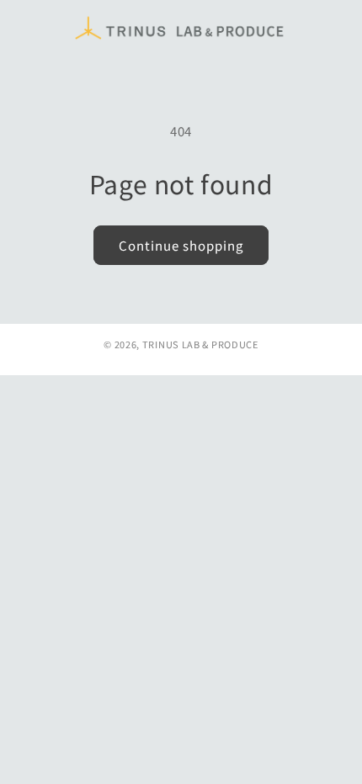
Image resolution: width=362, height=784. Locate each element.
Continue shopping (181, 245)
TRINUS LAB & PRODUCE (200, 344)
